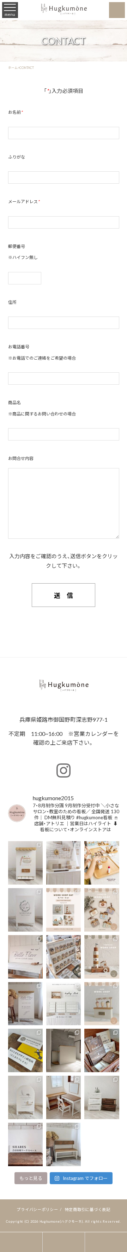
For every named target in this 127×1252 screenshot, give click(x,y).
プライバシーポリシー (37, 1209)
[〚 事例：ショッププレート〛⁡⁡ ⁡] (25, 1050)
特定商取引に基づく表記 (87, 1209)
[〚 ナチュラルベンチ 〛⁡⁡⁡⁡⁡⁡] (63, 1144)
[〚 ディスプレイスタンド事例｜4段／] (63, 957)
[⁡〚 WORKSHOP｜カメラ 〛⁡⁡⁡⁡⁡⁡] (101, 910)
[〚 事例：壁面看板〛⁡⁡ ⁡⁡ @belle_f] (25, 957)
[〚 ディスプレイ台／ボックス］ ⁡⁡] (63, 863)
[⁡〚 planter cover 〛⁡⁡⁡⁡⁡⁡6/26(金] (101, 1097)
